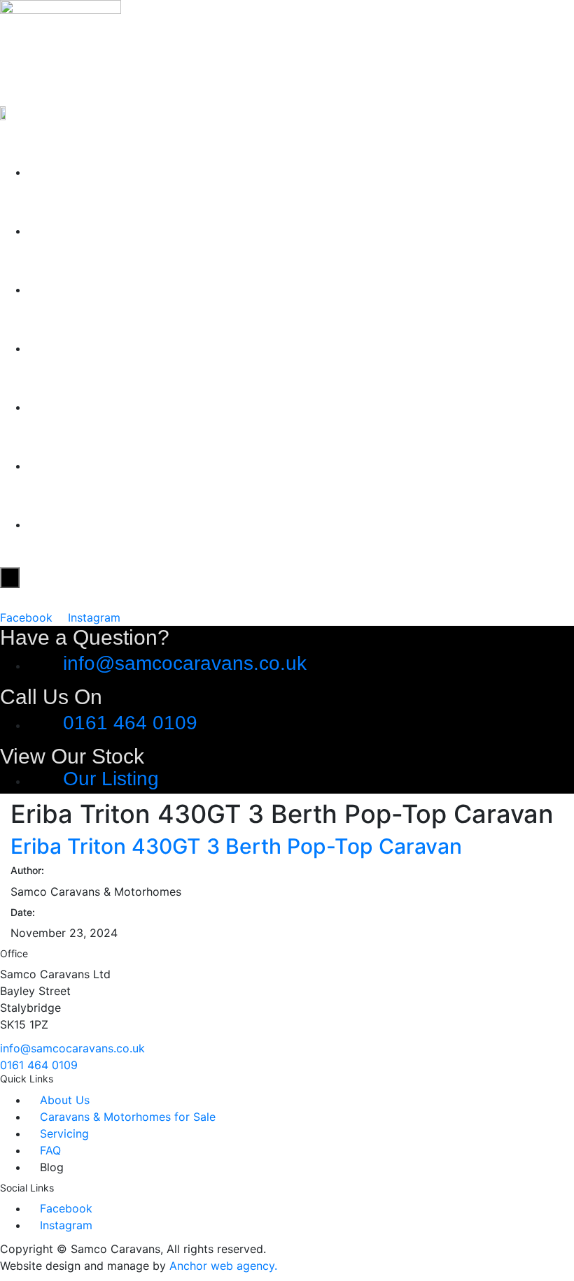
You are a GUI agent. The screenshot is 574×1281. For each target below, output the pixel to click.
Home (61, 167)
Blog (53, 461)
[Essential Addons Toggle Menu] (10, 577)
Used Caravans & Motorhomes (200, 285)
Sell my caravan (117, 343)
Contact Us (90, 520)
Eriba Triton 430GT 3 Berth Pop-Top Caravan (236, 846)
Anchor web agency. (223, 1266)
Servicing (80, 402)
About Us (80, 226)
